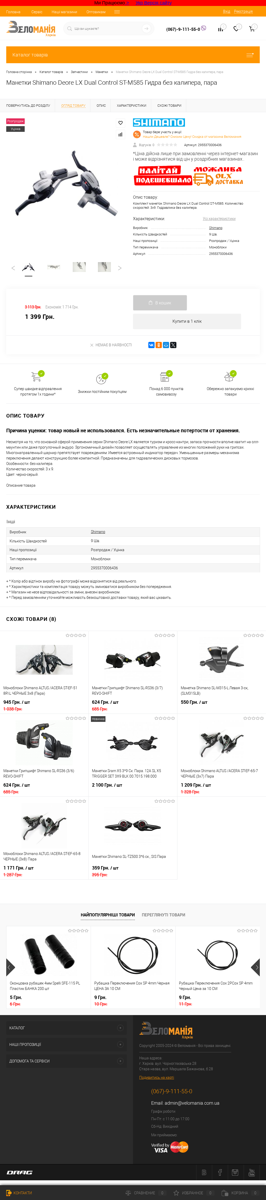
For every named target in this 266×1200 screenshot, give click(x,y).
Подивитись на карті (156, 1077)
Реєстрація (243, 11)
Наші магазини (64, 12)
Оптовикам (96, 12)
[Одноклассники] (159, 345)
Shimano (215, 228)
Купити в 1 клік (187, 321)
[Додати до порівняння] (120, 134)
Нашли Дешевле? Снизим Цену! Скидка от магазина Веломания (192, 137)
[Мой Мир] (166, 345)
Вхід (226, 11)
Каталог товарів (30, 55)
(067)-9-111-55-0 (183, 29)
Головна (13, 12)
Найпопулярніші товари (108, 915)
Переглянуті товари (163, 915)
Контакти (22, 1193)
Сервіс (36, 12)
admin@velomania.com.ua (192, 1103)
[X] (173, 345)
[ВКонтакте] (151, 345)
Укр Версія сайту (154, 2)
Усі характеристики (219, 219)
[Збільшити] (66, 183)
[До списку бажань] (120, 123)
